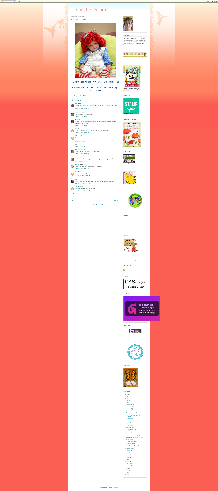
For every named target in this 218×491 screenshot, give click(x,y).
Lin (76, 156)
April (128, 459)
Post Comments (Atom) (99, 205)
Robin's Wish (129, 418)
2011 (126, 470)
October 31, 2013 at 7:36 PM (82, 161)
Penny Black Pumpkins (132, 413)
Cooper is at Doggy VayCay (133, 435)
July (128, 452)
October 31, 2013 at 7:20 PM (82, 153)
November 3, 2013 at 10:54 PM (82, 190)
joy (76, 128)
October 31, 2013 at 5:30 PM (82, 116)
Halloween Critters (130, 443)
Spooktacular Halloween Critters (134, 445)
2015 (126, 398)
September (129, 448)
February (129, 463)
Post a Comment (77, 194)
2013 (126, 402)
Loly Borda (78, 186)
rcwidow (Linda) (79, 149)
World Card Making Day (132, 441)
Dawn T (77, 171)
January (129, 465)
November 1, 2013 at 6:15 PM (82, 183)
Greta (76, 119)
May (128, 457)
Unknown (77, 136)
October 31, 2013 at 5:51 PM (82, 125)
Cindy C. (77, 164)
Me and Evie (129, 423)
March (128, 461)
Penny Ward (78, 112)
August (128, 450)
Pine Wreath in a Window (132, 432)
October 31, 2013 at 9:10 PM (82, 168)
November (129, 406)
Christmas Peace (130, 427)
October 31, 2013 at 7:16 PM (82, 146)
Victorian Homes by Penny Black (134, 437)
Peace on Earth (130, 425)
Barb (76, 103)
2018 (126, 396)
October (129, 409)
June (128, 455)
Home (96, 201)
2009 (126, 475)
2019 (126, 394)
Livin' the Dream (88, 9)
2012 (126, 468)
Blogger (116, 487)
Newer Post (75, 201)
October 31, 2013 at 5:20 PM (82, 108)
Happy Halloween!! (130, 410)
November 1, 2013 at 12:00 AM (82, 176)
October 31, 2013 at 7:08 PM (82, 132)
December (129, 404)
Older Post (116, 201)
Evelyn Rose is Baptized (132, 420)
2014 (126, 400)
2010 (126, 472)
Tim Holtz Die (129, 439)
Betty (76, 179)
